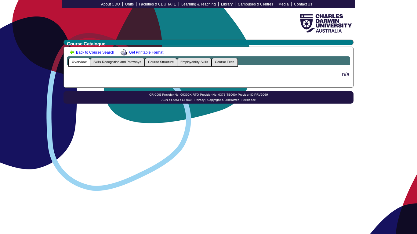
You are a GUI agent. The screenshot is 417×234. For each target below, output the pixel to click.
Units (129, 4)
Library (227, 4)
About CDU (110, 4)
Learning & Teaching (198, 4)
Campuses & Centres (255, 4)
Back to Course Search (94, 52)
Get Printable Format (145, 52)
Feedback (248, 99)
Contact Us (303, 4)
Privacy (199, 99)
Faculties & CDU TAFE (157, 4)
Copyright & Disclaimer (223, 99)
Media (283, 4)
